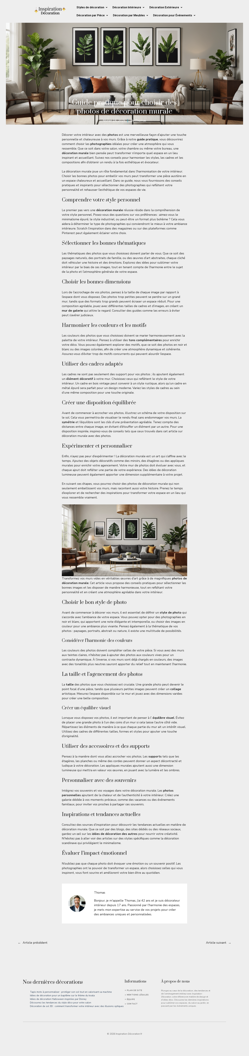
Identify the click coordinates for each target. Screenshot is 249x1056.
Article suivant (216, 943)
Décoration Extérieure (164, 7)
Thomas (140, 120)
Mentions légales (138, 995)
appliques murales (119, 766)
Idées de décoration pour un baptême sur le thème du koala (62, 995)
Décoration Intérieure (126, 7)
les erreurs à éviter (166, 311)
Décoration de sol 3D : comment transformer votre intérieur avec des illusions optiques (77, 1006)
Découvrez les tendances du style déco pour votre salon (60, 1002)
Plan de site (134, 990)
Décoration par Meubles (129, 15)
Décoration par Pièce (91, 15)
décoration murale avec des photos (86, 436)
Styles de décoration (90, 7)
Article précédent (35, 943)
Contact (132, 1004)
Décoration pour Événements (172, 15)
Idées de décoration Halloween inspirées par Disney (58, 999)
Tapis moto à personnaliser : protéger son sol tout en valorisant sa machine (71, 992)
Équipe (131, 999)
